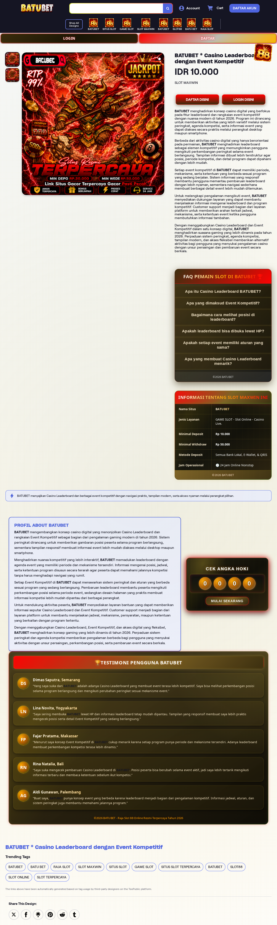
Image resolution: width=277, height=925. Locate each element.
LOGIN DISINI (244, 99)
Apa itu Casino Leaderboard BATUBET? (223, 291)
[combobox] (116, 8)
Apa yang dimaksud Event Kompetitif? (223, 303)
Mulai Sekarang (227, 601)
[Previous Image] (25, 124)
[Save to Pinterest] (50, 914)
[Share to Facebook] (26, 914)
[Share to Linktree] (38, 914)
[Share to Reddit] (62, 914)
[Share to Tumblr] (74, 914)
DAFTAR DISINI (197, 99)
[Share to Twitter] (14, 914)
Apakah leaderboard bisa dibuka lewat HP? (223, 331)
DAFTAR (208, 38)
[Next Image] (160, 124)
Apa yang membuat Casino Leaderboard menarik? (223, 361)
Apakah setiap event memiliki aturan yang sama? (223, 345)
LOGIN (69, 38)
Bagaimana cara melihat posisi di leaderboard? (223, 317)
